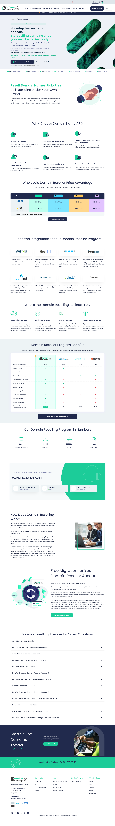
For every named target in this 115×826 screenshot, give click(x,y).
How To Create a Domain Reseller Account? (30, 673)
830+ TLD (13, 55)
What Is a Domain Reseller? (23, 641)
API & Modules (80, 8)
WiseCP (29, 55)
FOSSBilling (54, 55)
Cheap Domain (47, 8)
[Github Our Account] (12, 813)
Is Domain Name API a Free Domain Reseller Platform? (35, 698)
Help (82, 2)
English (75, 2)
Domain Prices (57, 787)
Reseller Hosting (65, 8)
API (18, 55)
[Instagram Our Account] (24, 813)
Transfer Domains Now (61, 615)
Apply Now (50, 744)
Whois (73, 8)
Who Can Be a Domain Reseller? (26, 654)
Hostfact (14, 57)
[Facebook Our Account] (15, 813)
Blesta (40, 55)
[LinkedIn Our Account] (21, 813)
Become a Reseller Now (23, 62)
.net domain (19, 210)
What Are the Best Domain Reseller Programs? (32, 679)
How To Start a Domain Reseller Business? (30, 647)
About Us (38, 781)
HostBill (34, 55)
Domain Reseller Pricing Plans (24, 705)
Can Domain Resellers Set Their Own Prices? (30, 711)
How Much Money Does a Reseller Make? (29, 660)
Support (37, 790)
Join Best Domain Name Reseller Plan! (57, 416)
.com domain (20, 203)
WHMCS (22, 55)
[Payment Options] (21, 805)
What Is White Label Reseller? (24, 686)
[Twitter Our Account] (18, 813)
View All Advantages (57, 219)
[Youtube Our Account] (28, 813)
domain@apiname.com (18, 798)
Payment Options (40, 787)
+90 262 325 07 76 (67, 762)
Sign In (96, 2)
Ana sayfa (13, 19)
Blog (88, 2)
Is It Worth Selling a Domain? (24, 666)
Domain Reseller (37, 8)
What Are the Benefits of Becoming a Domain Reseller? (35, 717)
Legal (36, 784)
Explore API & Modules (43, 62)
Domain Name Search (60, 781)
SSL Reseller (56, 8)
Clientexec (46, 55)
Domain (27, 8)
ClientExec (92, 793)
